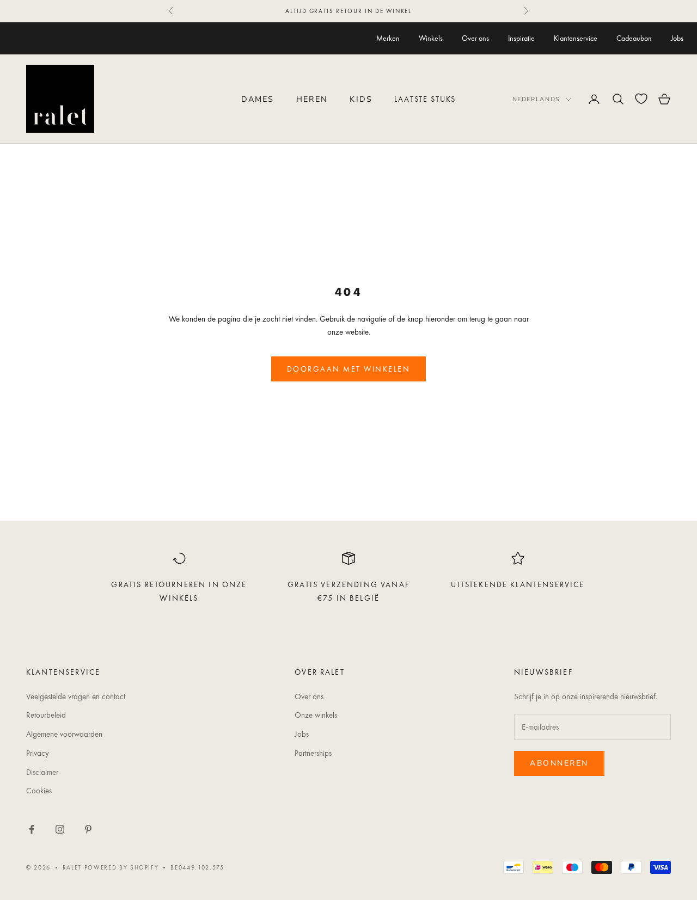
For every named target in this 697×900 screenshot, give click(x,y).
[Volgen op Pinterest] (88, 829)
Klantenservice (575, 38)
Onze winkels (316, 715)
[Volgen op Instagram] (59, 829)
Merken (388, 38)
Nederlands (536, 99)
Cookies (39, 790)
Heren (312, 99)
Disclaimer (42, 772)
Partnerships (313, 753)
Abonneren (559, 763)
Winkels (431, 38)
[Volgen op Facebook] (31, 829)
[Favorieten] (641, 98)
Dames (257, 99)
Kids (361, 99)
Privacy (37, 753)
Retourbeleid (46, 715)
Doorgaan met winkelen (349, 369)
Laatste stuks (425, 99)
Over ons (475, 38)
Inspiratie (521, 38)
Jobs (677, 38)
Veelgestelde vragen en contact (75, 696)
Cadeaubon (634, 38)
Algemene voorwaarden (64, 734)
